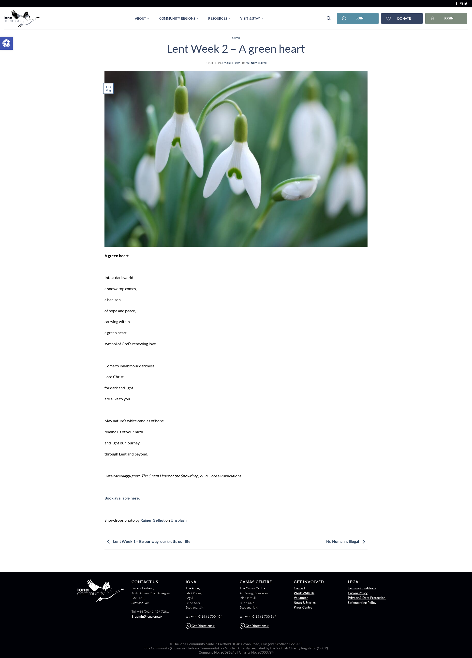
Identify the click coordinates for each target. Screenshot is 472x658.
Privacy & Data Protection (367, 598)
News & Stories (305, 603)
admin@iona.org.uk (148, 616)
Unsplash (179, 520)
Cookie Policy (358, 593)
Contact (299, 588)
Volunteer (301, 598)
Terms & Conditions (362, 588)
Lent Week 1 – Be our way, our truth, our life (151, 541)
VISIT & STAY (250, 18)
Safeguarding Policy (362, 603)
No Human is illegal (343, 541)
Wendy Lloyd (256, 62)
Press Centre (303, 607)
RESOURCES (217, 18)
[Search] (329, 18)
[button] (6, 43)
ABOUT (140, 18)
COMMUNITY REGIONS (177, 18)
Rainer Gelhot (152, 520)
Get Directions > (203, 626)
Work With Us (304, 593)
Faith (236, 38)
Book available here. (122, 498)
